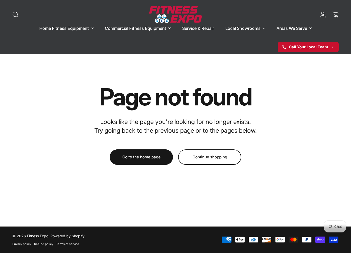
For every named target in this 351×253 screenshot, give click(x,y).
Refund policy (43, 244)
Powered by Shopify (67, 236)
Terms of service (67, 244)
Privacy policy (21, 244)
